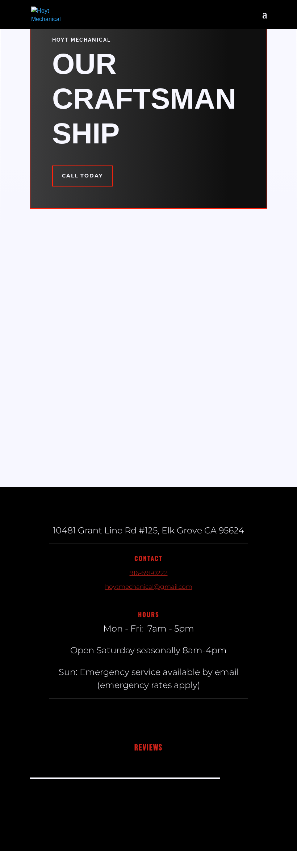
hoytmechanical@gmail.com (148, 586)
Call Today (82, 175)
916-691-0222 (149, 573)
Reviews (148, 747)
